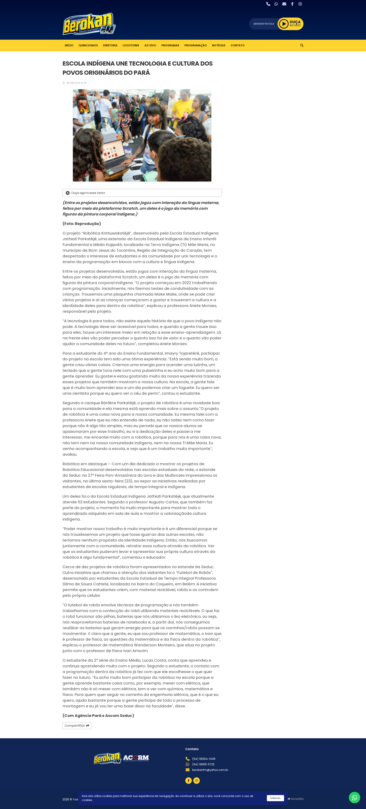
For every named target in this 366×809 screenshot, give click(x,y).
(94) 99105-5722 (203, 764)
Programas (170, 45)
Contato (238, 45)
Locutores (131, 45)
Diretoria (110, 45)
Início (69, 45)
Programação (196, 45)
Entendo (275, 798)
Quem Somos (88, 45)
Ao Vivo (150, 45)
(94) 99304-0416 (203, 759)
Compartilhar (75, 725)
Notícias (218, 45)
